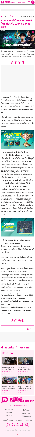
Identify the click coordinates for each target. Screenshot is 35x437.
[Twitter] (19, 320)
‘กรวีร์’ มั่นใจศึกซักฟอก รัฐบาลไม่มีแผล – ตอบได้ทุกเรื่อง (25, 369)
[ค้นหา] (33, 2)
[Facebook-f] (8, 425)
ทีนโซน (11, 16)
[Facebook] (15, 320)
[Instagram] (27, 425)
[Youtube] (17, 425)
